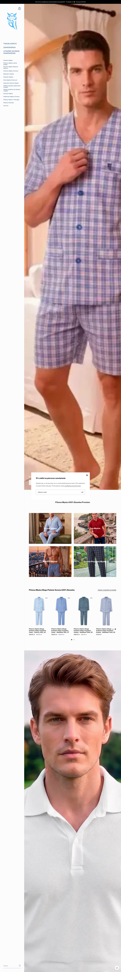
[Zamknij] (87, 475)
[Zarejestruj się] (82, 492)
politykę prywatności (73, 486)
